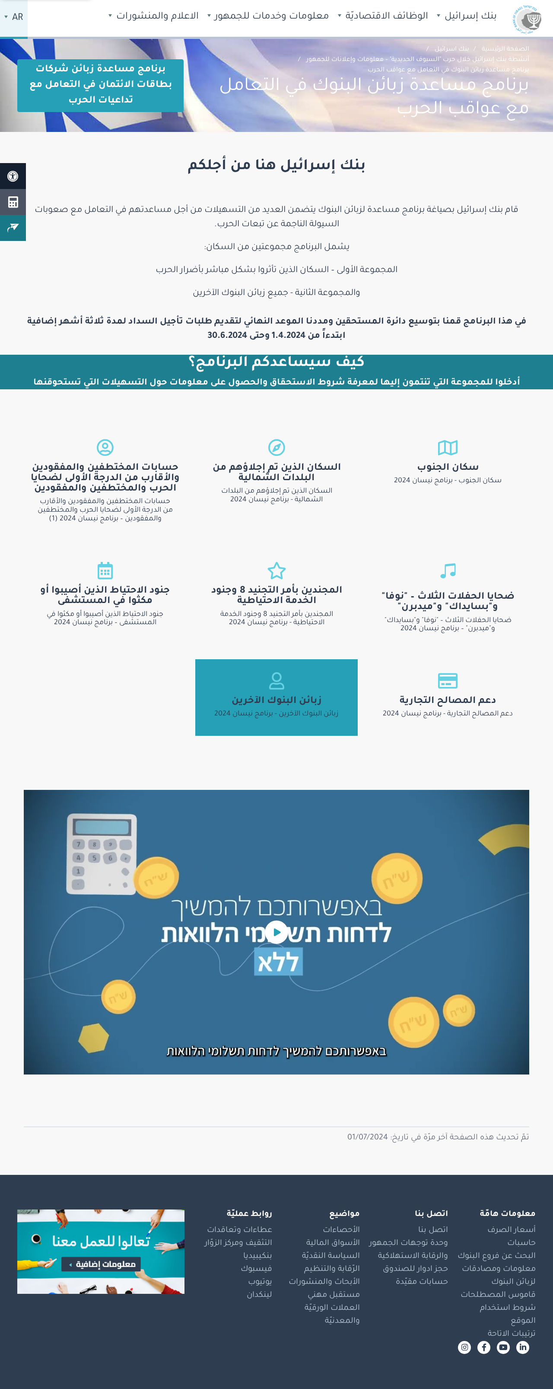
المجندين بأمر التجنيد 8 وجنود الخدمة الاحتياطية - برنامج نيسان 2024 (276, 619)
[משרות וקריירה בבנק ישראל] (100, 1251)
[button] (276, 932)
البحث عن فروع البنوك (497, 1256)
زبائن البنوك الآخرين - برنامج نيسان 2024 (276, 714)
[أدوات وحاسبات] (13, 202)
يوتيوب (260, 1282)
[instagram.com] (464, 1347)
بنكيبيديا (257, 1256)
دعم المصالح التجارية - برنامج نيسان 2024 (448, 714)
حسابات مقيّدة (422, 1282)
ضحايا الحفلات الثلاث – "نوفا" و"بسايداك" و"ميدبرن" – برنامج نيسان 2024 (448, 625)
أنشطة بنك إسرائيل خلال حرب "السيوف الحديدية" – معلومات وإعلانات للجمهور (417, 60)
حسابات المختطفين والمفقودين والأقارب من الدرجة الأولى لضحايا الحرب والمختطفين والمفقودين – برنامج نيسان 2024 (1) (105, 510)
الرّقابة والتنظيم (332, 1269)
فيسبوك (256, 1269)
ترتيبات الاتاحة (512, 1334)
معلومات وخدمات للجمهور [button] (270, 17)
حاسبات (521, 1243)
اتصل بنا (433, 1230)
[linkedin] (522, 1347)
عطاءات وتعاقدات (239, 1230)
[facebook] (483, 1347)
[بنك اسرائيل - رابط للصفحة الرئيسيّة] (527, 19)
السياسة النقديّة (331, 1256)
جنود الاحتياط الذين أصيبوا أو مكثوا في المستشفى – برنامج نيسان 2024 (105, 619)
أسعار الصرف (511, 1230)
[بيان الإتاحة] (13, 176)
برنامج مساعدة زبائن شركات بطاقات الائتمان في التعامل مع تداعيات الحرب (100, 85)
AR (16, 18)
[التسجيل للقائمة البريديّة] (13, 228)
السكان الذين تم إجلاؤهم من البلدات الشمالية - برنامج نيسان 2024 (276, 496)
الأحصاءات (341, 1230)
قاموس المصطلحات (498, 1295)
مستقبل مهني (334, 1295)
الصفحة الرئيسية (505, 49)
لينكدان (259, 1295)
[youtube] (503, 1347)
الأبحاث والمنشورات (324, 1282)
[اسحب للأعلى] (529, 1365)
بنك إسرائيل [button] (469, 17)
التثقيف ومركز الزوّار (238, 1243)
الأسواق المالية (333, 1243)
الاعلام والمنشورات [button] (156, 17)
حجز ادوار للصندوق (415, 1269)
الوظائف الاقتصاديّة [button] (385, 17)
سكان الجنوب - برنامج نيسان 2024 (448, 481)
